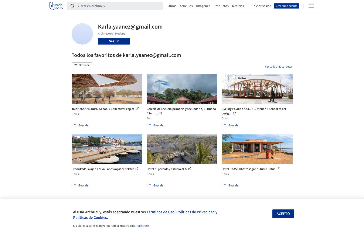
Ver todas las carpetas (279, 66)
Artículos (186, 6)
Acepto (283, 213)
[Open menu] (311, 6)
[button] (82, 65)
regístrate (143, 226)
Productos (221, 6)
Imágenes (203, 6)
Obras (172, 6)
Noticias (238, 6)
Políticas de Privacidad (195, 212)
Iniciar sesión (262, 6)
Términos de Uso (160, 212)
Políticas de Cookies (90, 217)
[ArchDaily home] (56, 6)
